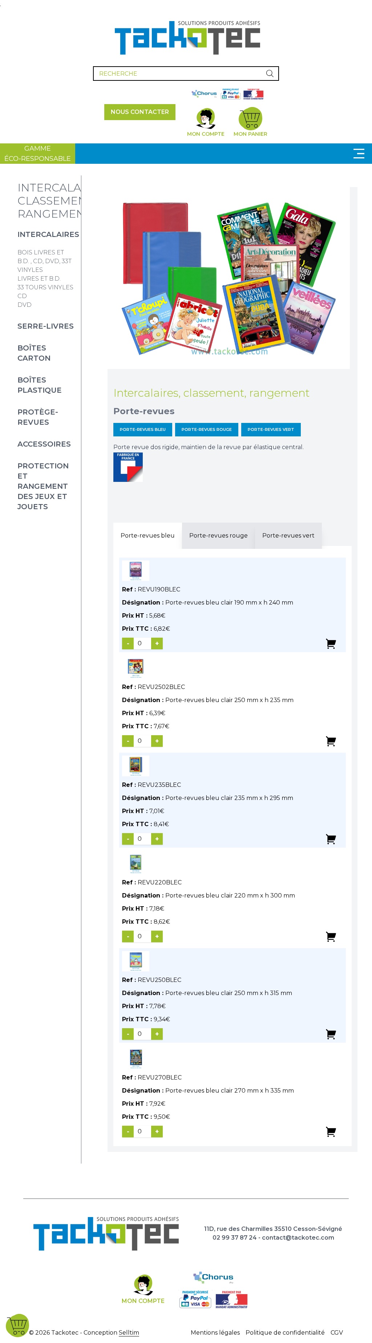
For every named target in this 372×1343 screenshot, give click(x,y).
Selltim (129, 1332)
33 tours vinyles (45, 287)
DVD (24, 304)
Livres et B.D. (39, 278)
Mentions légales (215, 1332)
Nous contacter (140, 111)
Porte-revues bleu (143, 429)
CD (22, 296)
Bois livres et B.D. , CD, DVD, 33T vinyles (44, 261)
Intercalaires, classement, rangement (63, 201)
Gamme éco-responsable (37, 153)
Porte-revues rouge (207, 429)
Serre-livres (45, 326)
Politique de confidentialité (285, 1332)
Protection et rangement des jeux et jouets (43, 486)
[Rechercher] (270, 73)
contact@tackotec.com (298, 1237)
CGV (337, 1332)
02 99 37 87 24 (235, 1237)
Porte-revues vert (271, 429)
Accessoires (44, 444)
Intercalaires (48, 234)
